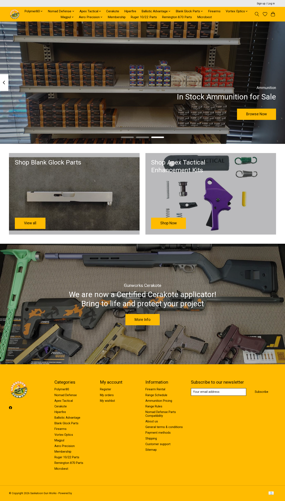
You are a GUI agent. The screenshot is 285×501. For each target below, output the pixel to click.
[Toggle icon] (257, 14)
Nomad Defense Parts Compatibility (160, 414)
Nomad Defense (65, 395)
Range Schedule (156, 395)
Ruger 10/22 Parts (144, 17)
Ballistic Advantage (67, 417)
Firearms (214, 11)
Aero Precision (64, 446)
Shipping (151, 438)
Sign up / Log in (266, 3)
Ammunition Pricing (158, 401)
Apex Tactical (63, 401)
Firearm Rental (155, 389)
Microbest (204, 17)
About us (151, 421)
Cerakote (112, 11)
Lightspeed (79, 493)
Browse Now (256, 114)
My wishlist (107, 401)
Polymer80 (61, 389)
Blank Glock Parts (66, 423)
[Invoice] (271, 493)
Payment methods (158, 432)
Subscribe (261, 392)
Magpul (59, 440)
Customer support (157, 444)
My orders (107, 395)
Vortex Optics (63, 435)
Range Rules (153, 406)
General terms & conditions (164, 427)
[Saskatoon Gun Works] (14, 14)
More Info (142, 320)
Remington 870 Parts (177, 17)
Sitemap (151, 450)
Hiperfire (130, 11)
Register (105, 389)
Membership (117, 17)
